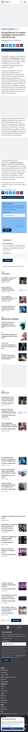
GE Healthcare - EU (11, 190)
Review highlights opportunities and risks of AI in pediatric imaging (9, 298)
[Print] (2, 45)
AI (17, 29)
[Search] (21, 2)
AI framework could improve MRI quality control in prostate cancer (9, 279)
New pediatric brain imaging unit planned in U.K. (8, 325)
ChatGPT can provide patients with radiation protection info (8, 357)
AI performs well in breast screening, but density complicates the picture (8, 308)
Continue (8, 260)
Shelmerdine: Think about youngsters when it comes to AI (9, 336)
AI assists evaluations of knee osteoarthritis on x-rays (9, 346)
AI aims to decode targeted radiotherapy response (8, 584)
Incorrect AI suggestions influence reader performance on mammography (9, 538)
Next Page (16, 620)
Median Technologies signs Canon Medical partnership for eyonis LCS (8, 471)
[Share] (6, 45)
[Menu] (25, 2)
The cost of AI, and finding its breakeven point (8, 550)
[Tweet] (14, 45)
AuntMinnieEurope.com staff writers (11, 40)
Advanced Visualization (7, 322)
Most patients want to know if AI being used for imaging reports (9, 608)
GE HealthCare (13, 58)
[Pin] (17, 45)
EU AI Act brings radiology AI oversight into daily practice (8, 485)
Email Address (7, 212)
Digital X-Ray (4, 343)
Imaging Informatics (8, 29)
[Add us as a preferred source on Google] (21, 45)
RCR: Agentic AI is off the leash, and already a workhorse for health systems (9, 597)
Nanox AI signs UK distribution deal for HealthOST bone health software (7, 289)
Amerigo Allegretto (8, 403)
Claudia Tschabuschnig (9, 429)
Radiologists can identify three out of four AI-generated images (9, 526)
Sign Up (7, 230)
